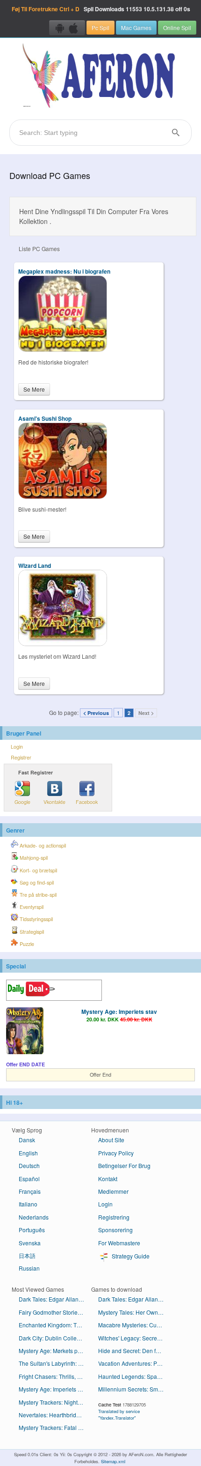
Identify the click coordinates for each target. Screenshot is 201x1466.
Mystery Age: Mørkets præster (55, 1350)
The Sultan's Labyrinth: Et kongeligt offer (55, 1363)
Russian (29, 1268)
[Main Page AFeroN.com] (100, 76)
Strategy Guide (130, 1256)
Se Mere (34, 389)
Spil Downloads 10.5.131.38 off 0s (101, 9)
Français (30, 1191)
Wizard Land (34, 565)
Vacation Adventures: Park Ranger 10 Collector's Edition (134, 1363)
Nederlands (34, 1217)
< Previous (96, 712)
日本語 (27, 1255)
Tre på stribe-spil (37, 894)
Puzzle (26, 943)
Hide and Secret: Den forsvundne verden (134, 1350)
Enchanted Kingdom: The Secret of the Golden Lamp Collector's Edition (55, 1325)
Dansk (27, 1140)
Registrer (21, 757)
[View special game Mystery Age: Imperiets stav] (24, 1031)
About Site (111, 1140)
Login (17, 746)
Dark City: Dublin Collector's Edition (55, 1338)
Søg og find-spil (36, 882)
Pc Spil (100, 27)
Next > (146, 712)
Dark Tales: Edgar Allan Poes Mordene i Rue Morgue (55, 1299)
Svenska (30, 1243)
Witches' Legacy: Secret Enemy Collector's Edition (134, 1338)
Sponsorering (115, 1230)
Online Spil (177, 27)
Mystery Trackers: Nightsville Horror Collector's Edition (55, 1402)
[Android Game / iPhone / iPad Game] (67, 27)
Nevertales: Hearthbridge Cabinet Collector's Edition (55, 1415)
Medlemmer (113, 1191)
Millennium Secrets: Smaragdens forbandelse (134, 1389)
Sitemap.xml (113, 1461)
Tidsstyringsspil (35, 919)
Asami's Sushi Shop (45, 418)
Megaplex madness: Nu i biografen (64, 271)
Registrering (113, 1217)
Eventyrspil (30, 906)
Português (32, 1230)
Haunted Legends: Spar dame (134, 1376)
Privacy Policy (116, 1153)
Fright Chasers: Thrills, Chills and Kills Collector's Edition (55, 1376)
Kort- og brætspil (37, 870)
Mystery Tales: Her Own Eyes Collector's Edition (134, 1312)
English (28, 1153)
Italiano (28, 1204)
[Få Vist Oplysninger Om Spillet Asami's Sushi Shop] (62, 496)
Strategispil (31, 931)
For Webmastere (119, 1243)
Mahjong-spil (33, 857)
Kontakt (107, 1179)
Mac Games (136, 27)
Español (29, 1179)
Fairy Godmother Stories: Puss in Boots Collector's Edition (55, 1312)
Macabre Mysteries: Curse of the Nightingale (134, 1325)
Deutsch (29, 1165)
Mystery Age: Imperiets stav (119, 1011)
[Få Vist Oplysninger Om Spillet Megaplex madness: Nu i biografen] (62, 349)
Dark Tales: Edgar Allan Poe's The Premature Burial (134, 1299)
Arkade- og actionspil (42, 845)
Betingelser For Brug (124, 1165)
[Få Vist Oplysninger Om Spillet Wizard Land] (62, 643)
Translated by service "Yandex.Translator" (119, 1414)
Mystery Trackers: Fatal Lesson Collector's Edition (55, 1427)
